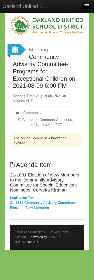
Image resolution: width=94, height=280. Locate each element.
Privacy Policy (59, 232)
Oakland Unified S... (25, 6)
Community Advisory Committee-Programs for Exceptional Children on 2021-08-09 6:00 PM (44, 71)
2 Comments (30, 112)
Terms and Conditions (30, 232)
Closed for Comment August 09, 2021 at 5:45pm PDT (47, 122)
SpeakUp (54, 237)
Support (20, 237)
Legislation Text (22, 198)
